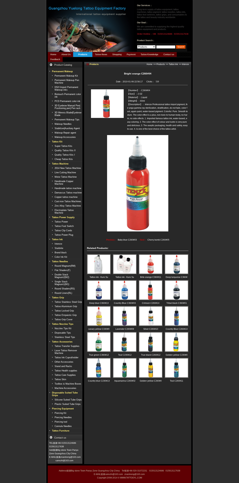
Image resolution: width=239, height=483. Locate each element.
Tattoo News (101, 54)
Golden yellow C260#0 (151, 381)
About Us (66, 54)
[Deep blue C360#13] (98, 290)
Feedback (55, 59)
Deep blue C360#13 (99, 303)
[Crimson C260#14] (150, 290)
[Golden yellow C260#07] (150, 367)
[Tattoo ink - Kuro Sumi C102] (124, 264)
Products (82, 54)
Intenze (185, 64)
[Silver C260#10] (150, 316)
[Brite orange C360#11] (150, 264)
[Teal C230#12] (124, 342)
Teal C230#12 (125, 355)
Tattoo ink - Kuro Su (99, 277)
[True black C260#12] (150, 342)
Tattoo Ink (173, 64)
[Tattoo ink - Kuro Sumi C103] (98, 264)
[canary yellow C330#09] (98, 316)
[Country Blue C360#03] (124, 290)
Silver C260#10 (150, 329)
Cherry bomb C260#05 (158, 240)
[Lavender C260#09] (124, 316)
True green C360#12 (99, 355)
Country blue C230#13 (99, 381)
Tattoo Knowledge (149, 54)
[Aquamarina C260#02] (124, 367)
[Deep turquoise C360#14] (176, 264)
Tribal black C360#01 (176, 303)
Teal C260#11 (176, 381)
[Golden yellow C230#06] (176, 342)
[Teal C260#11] (176, 367)
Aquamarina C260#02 (124, 381)
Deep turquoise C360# (176, 277)
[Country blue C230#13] (98, 367)
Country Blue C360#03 (125, 303)
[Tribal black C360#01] (176, 290)
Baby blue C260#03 (127, 240)
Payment (131, 54)
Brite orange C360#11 (150, 277)
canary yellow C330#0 (99, 329)
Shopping (117, 54)
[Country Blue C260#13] (176, 316)
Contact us (168, 54)
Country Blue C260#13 (177, 329)
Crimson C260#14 (150, 303)
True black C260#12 (150, 355)
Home (53, 54)
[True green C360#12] (98, 342)
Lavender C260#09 (124, 329)
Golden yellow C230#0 (177, 355)
